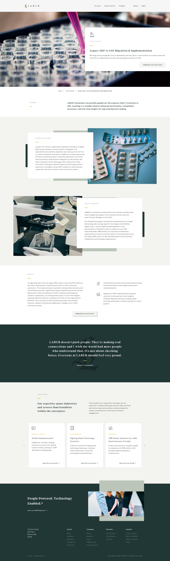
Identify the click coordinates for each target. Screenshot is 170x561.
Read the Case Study (50, 463)
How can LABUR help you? (37, 510)
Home (60, 91)
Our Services (111, 533)
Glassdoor (71, 539)
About (136, 6)
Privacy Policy (39, 556)
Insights (122, 6)
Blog (69, 533)
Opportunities (109, 6)
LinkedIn (70, 536)
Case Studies (70, 91)
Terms (30, 556)
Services (98, 6)
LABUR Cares (91, 542)
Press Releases (92, 545)
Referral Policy (131, 539)
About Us (90, 536)
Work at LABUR (131, 536)
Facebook (70, 545)
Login (143, 6)
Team (89, 539)
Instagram (71, 542)
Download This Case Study (152, 65)
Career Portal (131, 533)
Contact (109, 539)
